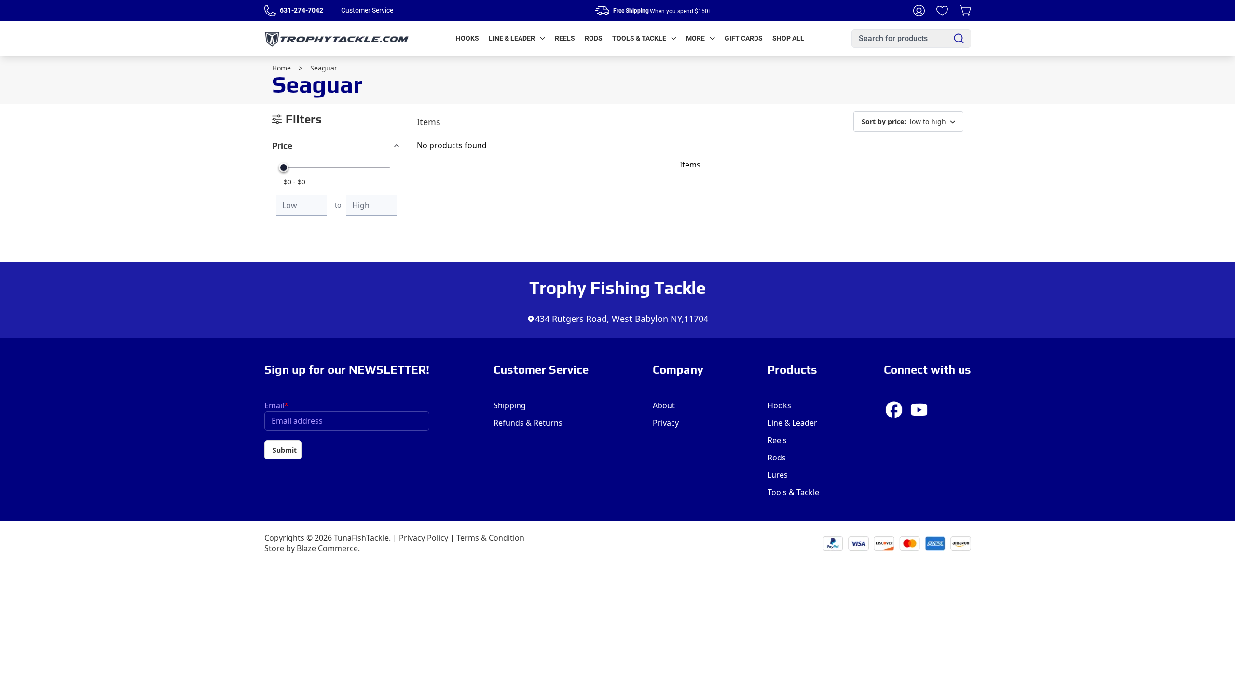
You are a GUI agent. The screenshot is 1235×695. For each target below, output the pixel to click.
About (664, 405)
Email (276, 405)
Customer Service (367, 10)
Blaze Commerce (327, 548)
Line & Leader (512, 38)
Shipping (510, 405)
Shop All (788, 38)
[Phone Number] (270, 10)
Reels (565, 38)
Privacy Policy (423, 537)
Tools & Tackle (639, 38)
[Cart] (965, 10)
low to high (904, 121)
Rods (594, 38)
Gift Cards (744, 38)
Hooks (467, 38)
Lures (778, 475)
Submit (285, 450)
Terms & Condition (490, 537)
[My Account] (919, 10)
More (695, 38)
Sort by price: (884, 121)
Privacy (666, 422)
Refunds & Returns (528, 422)
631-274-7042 (301, 10)
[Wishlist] (942, 10)
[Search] (959, 38)
